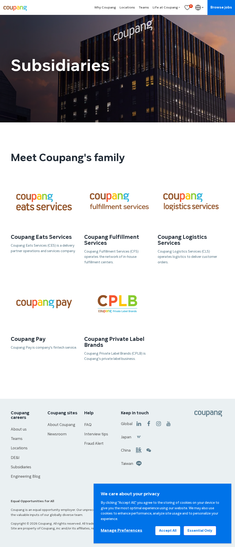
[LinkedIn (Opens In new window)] (139, 423)
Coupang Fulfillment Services (111, 240)
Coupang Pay (28, 339)
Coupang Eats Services (41, 237)
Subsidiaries (21, 467)
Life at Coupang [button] (165, 7)
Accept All (167, 531)
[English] (199, 7)
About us (19, 429)
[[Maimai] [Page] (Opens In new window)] (139, 450)
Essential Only (199, 531)
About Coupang (61, 425)
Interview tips (96, 434)
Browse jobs (221, 7)
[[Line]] (139, 463)
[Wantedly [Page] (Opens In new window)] (139, 437)
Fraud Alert (94, 444)
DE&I (15, 458)
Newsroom (57, 434)
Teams (144, 7)
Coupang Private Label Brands (114, 342)
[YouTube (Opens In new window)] (168, 423)
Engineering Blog (25, 476)
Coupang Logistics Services (182, 240)
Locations (127, 7)
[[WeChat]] (148, 450)
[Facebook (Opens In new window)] (148, 423)
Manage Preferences (121, 530)
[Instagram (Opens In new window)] (158, 423)
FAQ (88, 425)
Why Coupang (105, 7)
